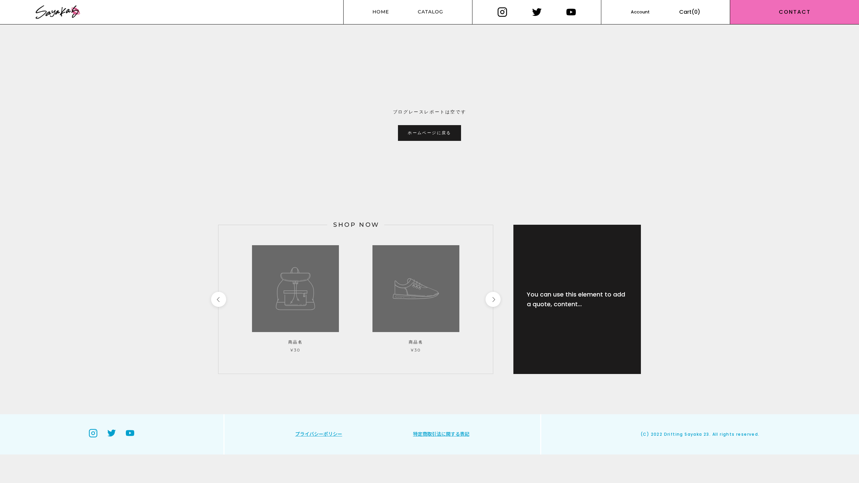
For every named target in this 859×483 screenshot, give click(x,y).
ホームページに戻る (429, 132)
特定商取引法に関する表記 (441, 434)
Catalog (430, 12)
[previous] (218, 299)
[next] (492, 299)
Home (380, 12)
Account (640, 12)
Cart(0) (689, 12)
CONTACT (795, 12)
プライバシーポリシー (318, 434)
